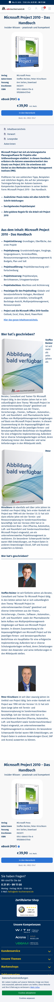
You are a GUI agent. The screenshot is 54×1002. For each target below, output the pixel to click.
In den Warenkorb (27, 113)
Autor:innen (10, 144)
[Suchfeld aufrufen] (30, 8)
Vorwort (11, 134)
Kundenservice (10, 951)
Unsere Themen (11, 959)
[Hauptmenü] (50, 8)
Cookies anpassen (27, 998)
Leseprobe (12, 139)
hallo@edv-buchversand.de (21, 891)
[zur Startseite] (12, 8)
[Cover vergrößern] (27, 52)
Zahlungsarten (10, 974)
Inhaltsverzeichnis (16, 129)
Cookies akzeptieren (27, 993)
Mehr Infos (35, 987)
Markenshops (9, 966)
